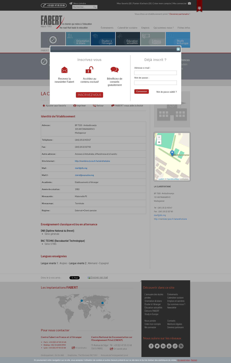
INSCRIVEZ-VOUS (89, 95)
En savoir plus (184, 360)
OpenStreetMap (173, 179)
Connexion (141, 91)
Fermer (194, 360)
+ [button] (159, 137)
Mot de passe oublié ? (167, 92)
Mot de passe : (141, 77)
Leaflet (161, 179)
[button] (178, 49)
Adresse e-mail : (142, 68)
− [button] (159, 142)
